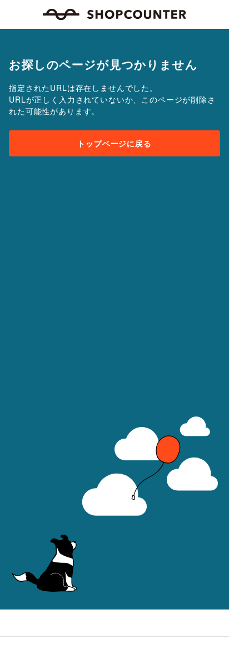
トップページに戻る (114, 143)
